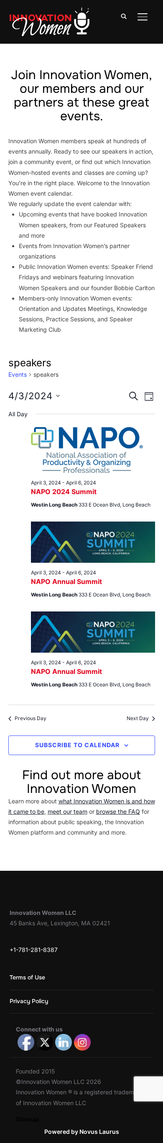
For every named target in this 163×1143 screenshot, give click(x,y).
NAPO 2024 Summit (64, 491)
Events (17, 374)
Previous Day (30, 718)
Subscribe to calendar (77, 744)
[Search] (124, 15)
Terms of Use (27, 977)
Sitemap (27, 1119)
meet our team (67, 811)
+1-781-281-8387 (34, 949)
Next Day (138, 718)
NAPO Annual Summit (66, 581)
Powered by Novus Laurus (81, 1131)
